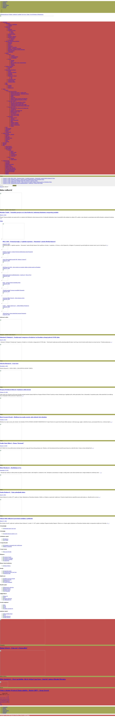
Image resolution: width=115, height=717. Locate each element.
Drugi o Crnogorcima (15, 124)
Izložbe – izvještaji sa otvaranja (14, 48)
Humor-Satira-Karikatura (10, 69)
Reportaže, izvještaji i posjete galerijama (16, 49)
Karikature (10, 74)
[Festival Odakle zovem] (6, 581)
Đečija (12, 151)
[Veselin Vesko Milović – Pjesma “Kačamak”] (11, 439)
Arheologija (7, 129)
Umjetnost (5, 22)
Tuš (11, 78)
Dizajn (9, 44)
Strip (6, 83)
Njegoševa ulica (8, 138)
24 (0, 702)
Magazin (4, 144)
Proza (12, 31)
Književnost (7, 26)
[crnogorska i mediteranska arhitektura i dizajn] (5, 540)
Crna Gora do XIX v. (12, 91)
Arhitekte (10, 25)
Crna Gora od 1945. (15, 114)
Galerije (7, 135)
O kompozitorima (14, 56)
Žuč (11, 77)
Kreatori (9, 85)
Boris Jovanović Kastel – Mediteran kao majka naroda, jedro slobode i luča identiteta (23, 417)
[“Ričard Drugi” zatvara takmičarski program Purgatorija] (5, 311)
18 (2, 700)
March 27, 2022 (3, 521)
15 (7, 699)
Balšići (12, 96)
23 (8, 700)
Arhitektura (7, 23)
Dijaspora (5, 142)
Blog (4, 145)
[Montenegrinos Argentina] (7, 559)
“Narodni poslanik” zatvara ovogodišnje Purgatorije (13, 290)
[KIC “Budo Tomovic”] (4, 605)
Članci (9, 54)
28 (6, 702)
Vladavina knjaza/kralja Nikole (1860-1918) (20, 105)
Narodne (12, 60)
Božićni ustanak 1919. (15, 111)
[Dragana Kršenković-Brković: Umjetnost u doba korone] (11, 385)
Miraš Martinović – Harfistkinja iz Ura (10, 467)
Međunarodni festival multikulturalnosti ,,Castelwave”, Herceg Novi (17, 274)
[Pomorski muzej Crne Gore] (10, 572)
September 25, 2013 (4, 470)
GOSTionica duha (12, 79)
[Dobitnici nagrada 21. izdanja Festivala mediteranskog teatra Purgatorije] (5, 249)
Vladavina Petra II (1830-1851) (17, 103)
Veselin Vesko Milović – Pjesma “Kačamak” (12, 443)
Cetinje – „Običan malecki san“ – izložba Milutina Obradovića (16, 305)
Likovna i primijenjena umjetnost (12, 41)
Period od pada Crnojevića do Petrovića (19, 98)
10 (0, 699)
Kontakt (4, 7)
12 (3, 699)
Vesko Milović (8, 148)
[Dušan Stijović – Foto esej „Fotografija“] (22, 644)
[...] (107, 245)
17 (0, 700)
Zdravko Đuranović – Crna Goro (9, 363)
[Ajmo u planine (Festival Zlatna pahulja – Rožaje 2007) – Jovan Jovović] (4, 686)
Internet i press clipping (10, 167)
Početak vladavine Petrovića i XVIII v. (19, 99)
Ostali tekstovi (14, 159)
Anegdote (10, 73)
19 (3, 700)
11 (2, 699)
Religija (7, 130)
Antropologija (8, 128)
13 (4, 699)
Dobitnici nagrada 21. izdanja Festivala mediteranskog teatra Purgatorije (18, 251)
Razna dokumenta (14, 120)
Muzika (7, 53)
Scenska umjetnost (9, 66)
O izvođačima (14, 57)
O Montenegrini (6, 160)
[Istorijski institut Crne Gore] (7, 571)
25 (2, 702)
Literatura (10, 29)
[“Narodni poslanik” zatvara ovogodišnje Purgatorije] (5, 288)
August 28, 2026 (6, 299)
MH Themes (26, 715)
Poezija (12, 32)
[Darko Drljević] (7, 565)
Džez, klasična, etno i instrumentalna (18, 62)
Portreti (12, 126)
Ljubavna (13, 153)
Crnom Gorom (6, 133)
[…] (1, 218)
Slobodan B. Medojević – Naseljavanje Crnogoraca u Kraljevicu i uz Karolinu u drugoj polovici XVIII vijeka (30, 337)
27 (4, 702)
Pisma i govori (14, 117)
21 (6, 700)
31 (0, 703)
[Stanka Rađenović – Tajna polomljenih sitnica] (11, 488)
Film (9, 68)
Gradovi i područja (15, 123)
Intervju (9, 35)
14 (6, 699)
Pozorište (10, 67)
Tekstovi (10, 86)
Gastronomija (8, 132)
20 (4, 700)
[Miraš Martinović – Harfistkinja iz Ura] (11, 464)
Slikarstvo (10, 42)
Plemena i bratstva (14, 122)
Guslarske (13, 65)
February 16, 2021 (4, 392)
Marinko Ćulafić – (29, 212)
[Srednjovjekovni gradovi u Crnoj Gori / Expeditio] (10, 533)
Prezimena (7, 139)
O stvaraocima (14, 154)
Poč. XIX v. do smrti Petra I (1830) (18, 102)
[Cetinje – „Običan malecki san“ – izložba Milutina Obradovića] (5, 303)
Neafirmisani (10, 40)
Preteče (9, 71)
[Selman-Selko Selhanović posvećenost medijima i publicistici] (11, 514)
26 (3, 702)
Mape (12, 121)
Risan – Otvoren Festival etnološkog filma (11, 282)
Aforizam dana (11, 80)
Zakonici (12, 118)
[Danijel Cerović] (6, 589)
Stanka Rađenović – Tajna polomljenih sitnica (12, 492)
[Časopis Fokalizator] (7, 582)
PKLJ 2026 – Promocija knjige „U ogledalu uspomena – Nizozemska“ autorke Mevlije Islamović (29, 241)
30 (8, 702)
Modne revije (11, 87)
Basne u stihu (13, 152)
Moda (6, 84)
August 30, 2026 (6, 276)
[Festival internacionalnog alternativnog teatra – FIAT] (4, 607)
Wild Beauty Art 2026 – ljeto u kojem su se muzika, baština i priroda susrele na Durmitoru (21, 267)
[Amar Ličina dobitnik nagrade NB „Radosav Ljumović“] (5, 257)
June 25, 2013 (3, 339)
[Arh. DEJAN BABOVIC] (5, 539)
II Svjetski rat (13, 112)
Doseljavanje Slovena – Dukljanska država (20, 93)
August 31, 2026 (6, 244)
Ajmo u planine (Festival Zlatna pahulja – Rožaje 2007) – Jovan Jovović (24, 690)
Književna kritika (11, 34)
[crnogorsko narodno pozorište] (4, 606)
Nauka (4, 89)
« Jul (1, 704)
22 (7, 700)
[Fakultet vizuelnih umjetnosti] (4, 615)
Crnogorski (5, 1)
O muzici (13, 55)
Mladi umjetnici (11, 50)
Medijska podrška (9, 166)
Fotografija (10, 46)
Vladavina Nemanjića (15, 95)
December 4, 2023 (4, 366)
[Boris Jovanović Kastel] (9, 578)
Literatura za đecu (12, 30)
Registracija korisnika (9, 171)
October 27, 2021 (3, 419)
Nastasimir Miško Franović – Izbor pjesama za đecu (13, 298)
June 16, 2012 (3, 494)
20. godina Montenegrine (10, 169)
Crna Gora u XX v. (12, 106)
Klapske (12, 63)
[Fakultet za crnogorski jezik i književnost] (12, 545)
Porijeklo (7, 141)
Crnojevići (13, 97)
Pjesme (9, 59)
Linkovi (7, 173)
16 (8, 699)
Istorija (6, 90)
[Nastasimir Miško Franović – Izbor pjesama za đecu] (5, 295)
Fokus (1, 221)
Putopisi (12, 158)
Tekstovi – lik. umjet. (12, 47)
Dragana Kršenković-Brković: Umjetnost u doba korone (15, 389)
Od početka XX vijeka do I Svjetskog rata (19, 108)
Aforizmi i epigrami (12, 72)
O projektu (7, 161)
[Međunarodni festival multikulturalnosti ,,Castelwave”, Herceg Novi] (5, 272)
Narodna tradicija (11, 37)
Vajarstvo (10, 43)
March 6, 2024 (3, 215)
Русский (4, 4)
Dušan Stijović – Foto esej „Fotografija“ (13, 648)
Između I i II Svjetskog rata (16, 110)
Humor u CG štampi (12, 75)
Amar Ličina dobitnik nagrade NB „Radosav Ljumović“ (14, 259)
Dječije (12, 61)
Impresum (5, 6)
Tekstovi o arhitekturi (12, 24)
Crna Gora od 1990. (15, 115)
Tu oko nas (13, 155)
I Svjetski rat (13, 109)
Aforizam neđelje (11, 81)
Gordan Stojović (8, 147)
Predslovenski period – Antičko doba (18, 92)
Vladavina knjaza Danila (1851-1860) (19, 104)
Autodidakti (10, 52)
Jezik (6, 127)
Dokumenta (10, 116)
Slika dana (7, 136)
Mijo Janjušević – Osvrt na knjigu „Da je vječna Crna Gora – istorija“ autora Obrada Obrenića (33, 679)
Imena (6, 140)
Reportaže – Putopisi (9, 134)
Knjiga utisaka (6, 5)
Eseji (9, 28)
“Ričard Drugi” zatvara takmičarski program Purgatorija (14, 313)
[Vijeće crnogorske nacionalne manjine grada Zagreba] (7, 557)
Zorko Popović (8, 146)
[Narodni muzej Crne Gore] (9, 528)
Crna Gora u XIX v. (12, 101)
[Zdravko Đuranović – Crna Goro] (11, 359)
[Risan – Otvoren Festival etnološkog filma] (5, 280)
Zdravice (12, 38)
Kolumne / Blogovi (12, 36)
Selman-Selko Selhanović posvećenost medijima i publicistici (16, 518)
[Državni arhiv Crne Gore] (7, 573)
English (4, 2)
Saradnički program (9, 164)
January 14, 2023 (3, 445)
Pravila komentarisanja (10, 170)
